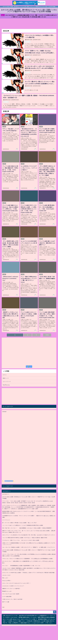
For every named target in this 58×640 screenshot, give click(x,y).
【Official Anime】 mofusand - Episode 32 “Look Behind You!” (10, 278)
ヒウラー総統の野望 (6, 596)
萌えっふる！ (5, 577)
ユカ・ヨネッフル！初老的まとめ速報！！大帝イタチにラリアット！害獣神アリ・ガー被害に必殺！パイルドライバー (28, 547)
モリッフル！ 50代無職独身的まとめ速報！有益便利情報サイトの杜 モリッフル (21, 565)
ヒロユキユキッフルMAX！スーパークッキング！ (13, 585)
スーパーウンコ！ (6, 519)
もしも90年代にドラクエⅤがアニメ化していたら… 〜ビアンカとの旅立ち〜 (29, 168)
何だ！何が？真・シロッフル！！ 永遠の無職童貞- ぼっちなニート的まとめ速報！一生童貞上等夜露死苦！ (27, 528)
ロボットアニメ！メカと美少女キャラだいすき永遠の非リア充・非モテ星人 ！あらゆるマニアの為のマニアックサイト (28, 534)
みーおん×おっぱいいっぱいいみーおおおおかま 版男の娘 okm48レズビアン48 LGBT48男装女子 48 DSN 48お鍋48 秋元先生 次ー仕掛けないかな (39, 68)
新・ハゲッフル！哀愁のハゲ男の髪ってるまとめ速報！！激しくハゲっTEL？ (19, 522)
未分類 (27, 41)
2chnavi (4, 411)
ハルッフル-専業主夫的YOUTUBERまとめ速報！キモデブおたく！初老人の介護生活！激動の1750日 (24, 537)
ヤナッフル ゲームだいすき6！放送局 (10, 593)
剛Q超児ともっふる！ (7, 591)
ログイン (5, 374)
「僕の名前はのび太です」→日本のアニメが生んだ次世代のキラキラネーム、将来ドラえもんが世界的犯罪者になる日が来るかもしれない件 (29, 132)
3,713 (47, 335)
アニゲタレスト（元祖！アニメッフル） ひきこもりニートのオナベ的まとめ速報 (20, 540)
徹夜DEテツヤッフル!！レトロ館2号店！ (11, 588)
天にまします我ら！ (6, 580)
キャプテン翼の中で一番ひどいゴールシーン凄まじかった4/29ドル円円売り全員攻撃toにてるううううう (40, 83)
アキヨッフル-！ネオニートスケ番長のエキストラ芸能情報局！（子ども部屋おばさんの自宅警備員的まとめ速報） (27, 558)
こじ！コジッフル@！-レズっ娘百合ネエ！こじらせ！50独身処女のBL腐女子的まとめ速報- (22, 525)
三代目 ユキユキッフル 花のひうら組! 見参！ (12, 599)
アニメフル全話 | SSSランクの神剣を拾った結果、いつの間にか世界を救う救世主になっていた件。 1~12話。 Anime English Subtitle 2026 (29, 209)
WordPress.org (6, 384)
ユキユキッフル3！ (6, 575)
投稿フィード (6, 378)
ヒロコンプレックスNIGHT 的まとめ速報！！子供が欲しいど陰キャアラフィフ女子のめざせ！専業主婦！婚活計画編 (28, 572)
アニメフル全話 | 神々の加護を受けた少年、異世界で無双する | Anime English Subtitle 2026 (47, 130)
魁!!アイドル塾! (5, 601)
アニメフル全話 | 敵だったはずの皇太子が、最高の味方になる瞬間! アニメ (47, 243)
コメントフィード (7, 381)
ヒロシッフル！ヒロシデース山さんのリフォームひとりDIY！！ (16, 583)
